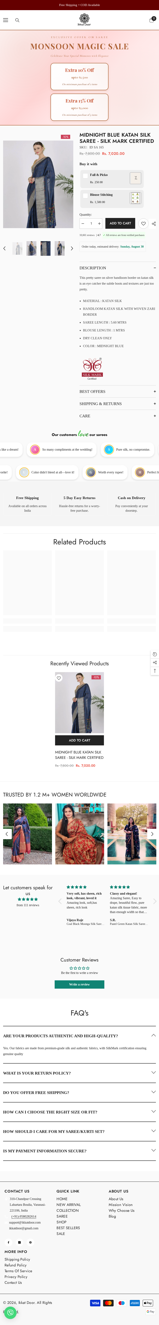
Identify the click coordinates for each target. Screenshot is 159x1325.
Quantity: (86, 214)
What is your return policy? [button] (37, 1073)
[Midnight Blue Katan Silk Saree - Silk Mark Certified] (79, 702)
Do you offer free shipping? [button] (36, 1092)
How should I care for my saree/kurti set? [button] (54, 1131)
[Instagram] (19, 1242)
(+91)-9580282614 (23, 1216)
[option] (79, 5)
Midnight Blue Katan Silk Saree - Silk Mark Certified (79, 755)
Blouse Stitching (101, 194)
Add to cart (120, 223)
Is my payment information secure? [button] (45, 1151)
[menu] (5, 20)
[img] (28, 899)
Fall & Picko (99, 175)
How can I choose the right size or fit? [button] (50, 1112)
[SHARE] (152, 224)
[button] (4, 248)
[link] (27, 504)
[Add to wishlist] (143, 223)
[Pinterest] (30, 1242)
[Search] (17, 20)
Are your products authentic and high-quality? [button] (60, 1036)
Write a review (79, 984)
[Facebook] (8, 1242)
